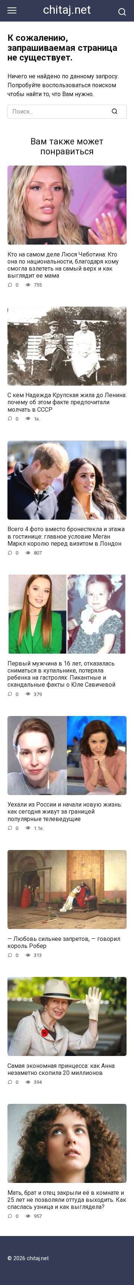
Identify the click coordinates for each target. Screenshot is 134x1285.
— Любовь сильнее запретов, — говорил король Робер (63, 942)
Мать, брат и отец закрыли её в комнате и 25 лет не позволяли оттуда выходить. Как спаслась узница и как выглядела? (66, 1199)
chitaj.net (67, 10)
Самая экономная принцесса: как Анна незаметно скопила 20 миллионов (61, 1069)
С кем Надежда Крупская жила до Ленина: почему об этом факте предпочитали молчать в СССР (67, 402)
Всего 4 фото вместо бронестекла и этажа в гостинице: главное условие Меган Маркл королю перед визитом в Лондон (66, 536)
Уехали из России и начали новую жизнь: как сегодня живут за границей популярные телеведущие (64, 811)
